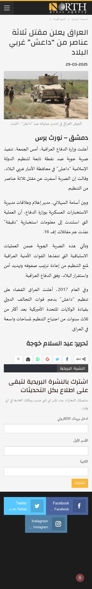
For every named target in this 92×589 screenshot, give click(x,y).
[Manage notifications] (80, 578)
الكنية (84, 461)
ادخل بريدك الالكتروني (72, 419)
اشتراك (80, 483)
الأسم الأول (80, 441)
